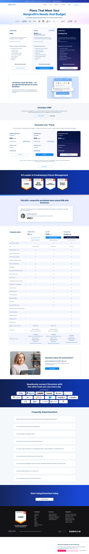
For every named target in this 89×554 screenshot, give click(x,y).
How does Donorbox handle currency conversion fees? (29, 456)
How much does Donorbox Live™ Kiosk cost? (27, 471)
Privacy (35, 522)
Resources (56, 4)
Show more (75, 548)
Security (36, 523)
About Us (36, 515)
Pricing (50, 4)
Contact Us (36, 514)
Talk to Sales (41, 115)
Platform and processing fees (20, 64)
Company (63, 4)
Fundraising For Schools (53, 518)
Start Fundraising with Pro (44, 68)
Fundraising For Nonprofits (54, 516)
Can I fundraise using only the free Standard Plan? (28, 478)
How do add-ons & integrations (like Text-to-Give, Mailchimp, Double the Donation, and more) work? (41, 463)
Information (37, 511)
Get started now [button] (44, 499)
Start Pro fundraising (53, 237)
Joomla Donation (68, 520)
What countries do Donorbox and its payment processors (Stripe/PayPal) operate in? (36, 419)
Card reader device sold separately (35, 343)
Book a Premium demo (68, 68)
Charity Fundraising (52, 519)
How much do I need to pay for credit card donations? (29, 441)
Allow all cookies (62, 550)
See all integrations (44, 389)
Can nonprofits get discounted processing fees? (28, 426)
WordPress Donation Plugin (70, 514)
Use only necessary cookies (73, 550)
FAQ (35, 519)
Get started (20, 154)
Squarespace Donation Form (70, 515)
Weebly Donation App (69, 518)
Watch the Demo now (57, 1)
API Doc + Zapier (68, 522)
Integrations (68, 511)
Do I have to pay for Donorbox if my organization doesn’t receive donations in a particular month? (40, 448)
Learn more (50, 38)
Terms (35, 520)
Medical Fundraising (53, 515)
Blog (35, 516)
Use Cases (51, 511)
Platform (45, 4)
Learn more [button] (44, 166)
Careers (35, 518)
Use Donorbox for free (20, 68)
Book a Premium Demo (71, 237)
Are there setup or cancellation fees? (25, 434)
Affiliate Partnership (38, 524)
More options (83, 550)
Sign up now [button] (76, 4)
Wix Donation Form (69, 516)
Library (35, 526)
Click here (52, 160)
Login (69, 4)
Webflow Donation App (69, 519)
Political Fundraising (53, 514)
